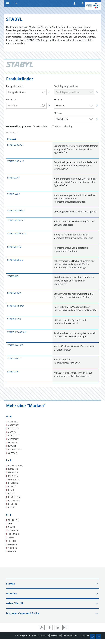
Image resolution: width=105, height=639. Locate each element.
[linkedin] (57, 627)
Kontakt (77, 635)
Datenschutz (55, 635)
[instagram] (65, 627)
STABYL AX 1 (13, 177)
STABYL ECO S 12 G (17, 233)
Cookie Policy (43, 635)
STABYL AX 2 (13, 194)
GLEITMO (12, 453)
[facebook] (49, 627)
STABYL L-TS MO (15, 305)
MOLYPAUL (13, 479)
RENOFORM (14, 500)
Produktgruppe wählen (66, 86)
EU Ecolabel (42, 126)
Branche (58, 99)
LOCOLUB (13, 469)
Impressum (67, 635)
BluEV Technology (64, 126)
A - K (9, 416)
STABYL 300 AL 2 (15, 161)
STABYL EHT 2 (14, 246)
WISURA (12, 551)
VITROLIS (12, 548)
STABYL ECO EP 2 (15, 210)
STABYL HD (13, 276)
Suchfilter (11, 99)
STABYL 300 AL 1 (15, 144)
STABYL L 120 (14, 292)
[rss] (42, 627)
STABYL (11, 527)
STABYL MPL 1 (14, 358)
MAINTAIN (13, 476)
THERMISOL (13, 534)
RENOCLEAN (14, 497)
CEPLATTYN (13, 435)
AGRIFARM (13, 421)
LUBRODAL (13, 472)
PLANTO (12, 486)
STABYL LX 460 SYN (17, 332)
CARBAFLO (13, 428)
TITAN (11, 537)
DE (16, 3)
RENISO (11, 493)
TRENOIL (12, 541)
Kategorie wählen (15, 86)
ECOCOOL (13, 442)
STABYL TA (12, 371)
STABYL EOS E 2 (15, 259)
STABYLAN (13, 530)
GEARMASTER (14, 449)
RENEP (11, 490)
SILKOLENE (13, 520)
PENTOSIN (13, 483)
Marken (58, 113)
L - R (8, 460)
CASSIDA (12, 432)
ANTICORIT (13, 425)
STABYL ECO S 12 (15, 220)
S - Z (8, 514)
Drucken (85, 635)
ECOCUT (12, 446)
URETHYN (12, 544)
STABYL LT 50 (14, 319)
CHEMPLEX (13, 439)
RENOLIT (12, 507)
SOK (10, 523)
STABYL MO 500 (15, 345)
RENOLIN (12, 504)
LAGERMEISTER (15, 465)
